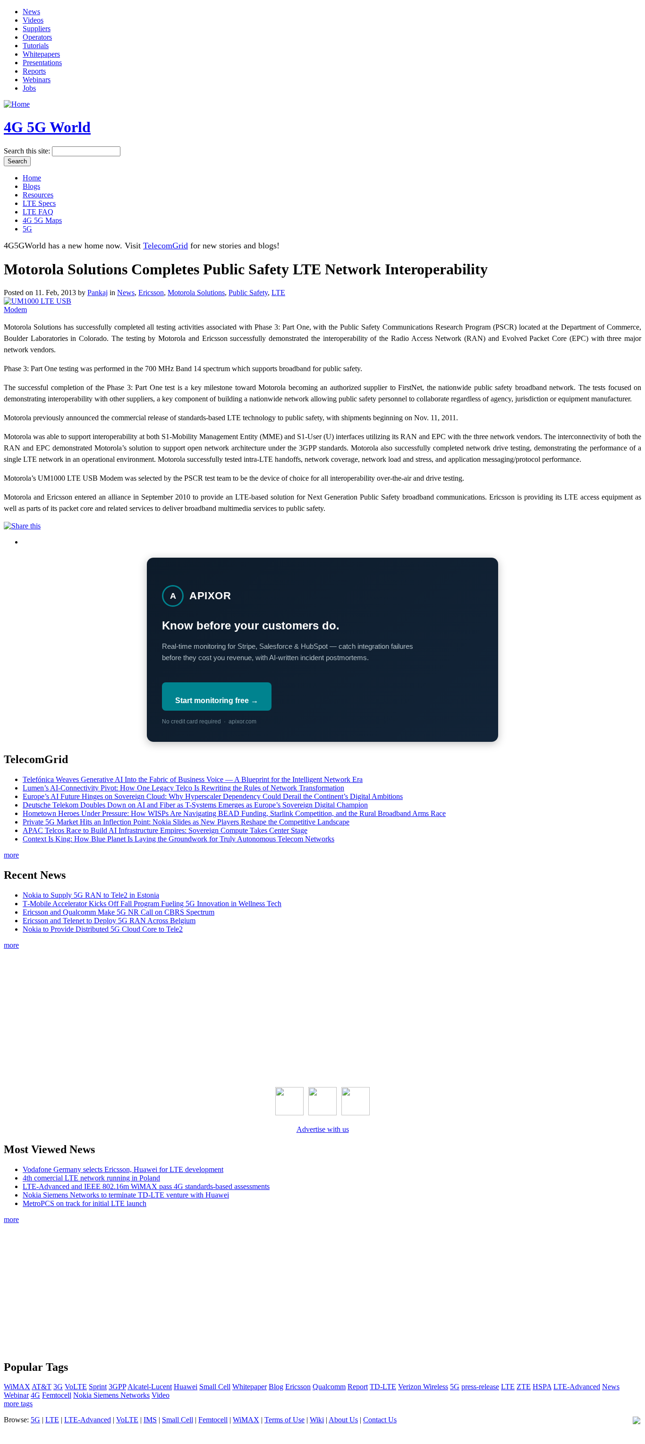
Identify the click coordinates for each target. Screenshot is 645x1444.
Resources (38, 195)
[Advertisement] (322, 1016)
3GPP (117, 1387)
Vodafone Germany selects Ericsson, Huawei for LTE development (123, 1169)
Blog (276, 1387)
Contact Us (380, 1420)
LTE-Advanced (576, 1387)
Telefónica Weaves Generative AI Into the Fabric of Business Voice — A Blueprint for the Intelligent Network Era (193, 779)
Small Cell (214, 1387)
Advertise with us (323, 1129)
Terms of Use (284, 1420)
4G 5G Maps (42, 220)
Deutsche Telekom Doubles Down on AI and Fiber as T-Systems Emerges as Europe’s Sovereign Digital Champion (195, 805)
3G (58, 1387)
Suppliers (37, 29)
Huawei (185, 1387)
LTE (278, 293)
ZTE (524, 1387)
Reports (34, 71)
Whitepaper (249, 1387)
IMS (150, 1420)
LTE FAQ (38, 212)
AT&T (41, 1387)
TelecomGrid (165, 245)
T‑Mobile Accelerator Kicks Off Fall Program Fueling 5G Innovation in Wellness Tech (152, 904)
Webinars (37, 80)
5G (27, 229)
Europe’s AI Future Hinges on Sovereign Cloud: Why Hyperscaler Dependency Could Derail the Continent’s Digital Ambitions (213, 796)
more (11, 855)
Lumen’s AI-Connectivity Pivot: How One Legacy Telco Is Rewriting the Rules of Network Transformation (183, 788)
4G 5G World (47, 127)
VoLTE (76, 1387)
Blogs (31, 186)
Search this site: (28, 151)
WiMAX (17, 1387)
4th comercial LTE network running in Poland (91, 1178)
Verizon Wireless (423, 1387)
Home (32, 178)
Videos (33, 20)
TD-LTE (383, 1387)
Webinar (16, 1395)
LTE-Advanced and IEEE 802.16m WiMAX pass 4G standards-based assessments (146, 1186)
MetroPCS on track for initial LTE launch (84, 1203)
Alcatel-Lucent (149, 1387)
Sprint (98, 1387)
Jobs (29, 88)
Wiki (317, 1420)
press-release (480, 1387)
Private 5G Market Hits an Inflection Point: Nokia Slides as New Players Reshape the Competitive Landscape (186, 822)
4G (35, 1395)
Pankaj (97, 293)
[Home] (17, 104)
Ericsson (151, 293)
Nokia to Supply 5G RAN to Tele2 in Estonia (91, 895)
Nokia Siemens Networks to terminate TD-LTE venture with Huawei (126, 1195)
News (31, 12)
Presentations (42, 63)
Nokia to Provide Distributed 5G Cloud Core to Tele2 (103, 929)
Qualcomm (329, 1387)
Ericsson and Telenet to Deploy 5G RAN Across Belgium (109, 921)
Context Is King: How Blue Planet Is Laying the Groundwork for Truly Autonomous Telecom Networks (178, 839)
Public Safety (248, 293)
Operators (37, 37)
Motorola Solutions (196, 293)
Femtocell (56, 1395)
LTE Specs (39, 203)
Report (358, 1387)
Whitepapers (41, 54)
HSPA (542, 1387)
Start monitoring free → (216, 701)
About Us (343, 1420)
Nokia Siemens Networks (111, 1395)
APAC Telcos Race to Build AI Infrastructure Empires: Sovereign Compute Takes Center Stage (165, 830)
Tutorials (36, 46)
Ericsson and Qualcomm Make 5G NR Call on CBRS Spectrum (118, 912)
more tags (18, 1404)
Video (161, 1395)
